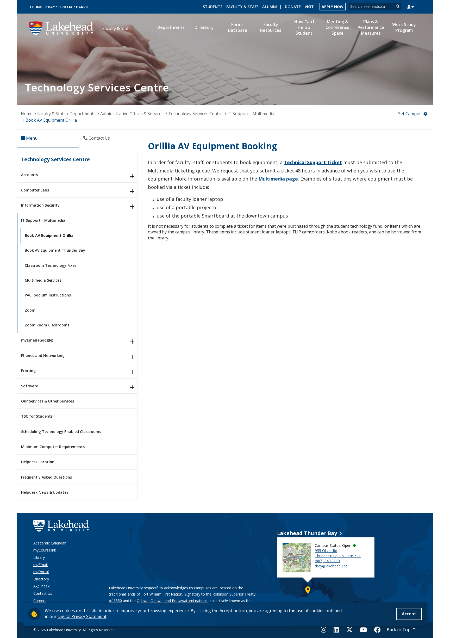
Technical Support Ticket (313, 162)
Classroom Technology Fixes (50, 265)
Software (29, 385)
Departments (83, 113)
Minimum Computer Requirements (53, 446)
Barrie (82, 6)
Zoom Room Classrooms (47, 325)
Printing (28, 370)
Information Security (40, 205)
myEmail (40, 564)
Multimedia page (278, 179)
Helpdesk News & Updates (44, 492)
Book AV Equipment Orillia (49, 235)
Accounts (29, 174)
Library (39, 557)
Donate (293, 6)
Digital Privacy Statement (82, 616)
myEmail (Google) (37, 340)
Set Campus (409, 113)
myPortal (41, 571)
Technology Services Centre (195, 113)
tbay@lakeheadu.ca (331, 565)
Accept (409, 614)
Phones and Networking (43, 355)
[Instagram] (325, 629)
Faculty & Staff (242, 6)
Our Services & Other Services (47, 401)
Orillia (65, 6)
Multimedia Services (43, 280)
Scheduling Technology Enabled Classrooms (61, 431)
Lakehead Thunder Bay (307, 533)
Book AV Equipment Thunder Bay (55, 250)
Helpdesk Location (37, 461)
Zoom (30, 310)
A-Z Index (41, 586)
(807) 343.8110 (327, 560)
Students (212, 6)
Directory (41, 579)
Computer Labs (35, 190)
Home (27, 113)
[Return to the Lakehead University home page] (61, 28)
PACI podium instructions (48, 295)
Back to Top (398, 630)
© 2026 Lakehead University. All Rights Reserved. (74, 629)
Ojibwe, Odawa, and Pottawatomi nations (172, 600)
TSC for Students (37, 416)
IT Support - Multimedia (250, 113)
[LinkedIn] (336, 629)
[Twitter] (349, 629)
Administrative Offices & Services (132, 113)
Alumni (269, 6)
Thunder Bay (42, 6)
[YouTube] (363, 629)
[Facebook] (377, 629)
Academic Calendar (49, 543)
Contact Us (42, 593)
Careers (39, 600)
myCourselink (44, 550)
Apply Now (332, 6)
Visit (309, 6)
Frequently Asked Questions (46, 477)
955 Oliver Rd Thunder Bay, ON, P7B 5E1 (338, 553)
